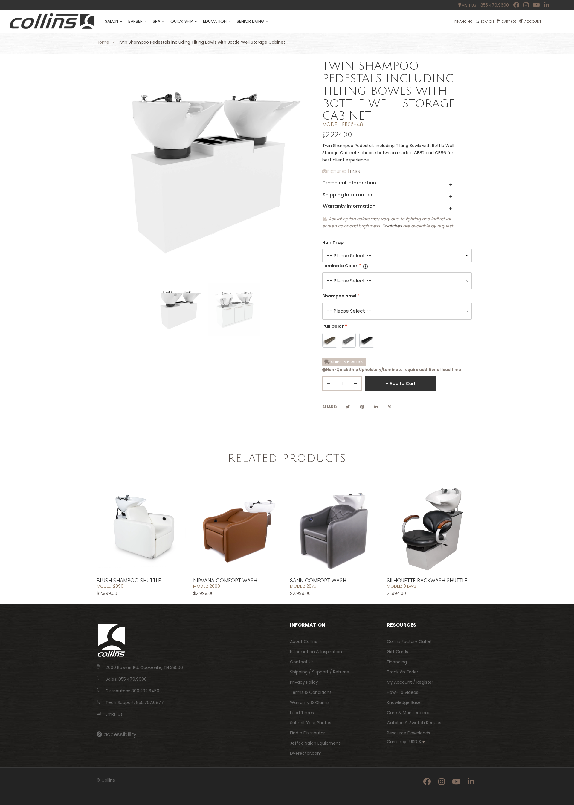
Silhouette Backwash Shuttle (427, 580)
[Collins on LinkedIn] (546, 5)
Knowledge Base (404, 702)
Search (487, 21)
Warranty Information (349, 206)
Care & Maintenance (408, 713)
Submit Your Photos (310, 723)
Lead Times (302, 713)
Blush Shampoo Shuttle (129, 580)
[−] (329, 384)
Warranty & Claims (309, 702)
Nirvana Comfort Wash (225, 580)
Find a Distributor (307, 733)
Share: (329, 407)
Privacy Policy (304, 682)
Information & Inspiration (316, 652)
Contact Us (302, 662)
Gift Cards (397, 652)
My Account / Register (410, 682)
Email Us (114, 714)
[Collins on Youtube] (536, 5)
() (508, 21)
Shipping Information (348, 194)
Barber (135, 21)
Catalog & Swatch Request (415, 723)
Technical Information (349, 182)
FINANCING (463, 21)
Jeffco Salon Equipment (315, 743)
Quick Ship (181, 21)
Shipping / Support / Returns (319, 672)
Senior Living (250, 21)
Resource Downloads (408, 733)
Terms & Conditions (311, 692)
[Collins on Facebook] (516, 5)
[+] (355, 384)
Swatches (392, 226)
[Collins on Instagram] (526, 5)
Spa (156, 21)
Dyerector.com (306, 753)
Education (215, 21)
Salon (111, 21)
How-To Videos (402, 692)
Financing (397, 662)
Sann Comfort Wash (318, 580)
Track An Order (402, 672)
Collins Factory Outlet (409, 641)
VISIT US (468, 5)
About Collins (303, 641)
